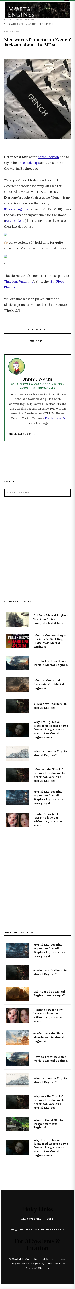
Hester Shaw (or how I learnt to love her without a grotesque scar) (48, 819)
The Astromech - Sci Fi (38, 1218)
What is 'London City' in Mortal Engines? (50, 753)
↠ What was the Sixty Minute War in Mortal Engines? (48, 1037)
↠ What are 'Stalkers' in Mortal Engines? (50, 705)
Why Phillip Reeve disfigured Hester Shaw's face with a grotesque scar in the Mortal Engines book (50, 729)
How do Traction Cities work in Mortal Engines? (50, 663)
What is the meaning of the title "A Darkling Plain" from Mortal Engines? (49, 641)
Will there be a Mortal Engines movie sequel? (49, 993)
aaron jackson (24, 19)
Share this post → (21, 433)
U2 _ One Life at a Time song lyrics (37, 1229)
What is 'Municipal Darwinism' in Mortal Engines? (48, 684)
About (24, 388)
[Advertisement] (37, 550)
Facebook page (29, 163)
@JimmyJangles (44, 388)
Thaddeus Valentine (18, 282)
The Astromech (55, 418)
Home (7, 19)
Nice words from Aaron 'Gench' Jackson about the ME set (37, 42)
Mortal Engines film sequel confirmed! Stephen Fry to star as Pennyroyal (49, 797)
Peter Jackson (15, 221)
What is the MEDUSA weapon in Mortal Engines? (48, 1123)
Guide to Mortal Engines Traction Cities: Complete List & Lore (50, 619)
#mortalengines (16, 209)
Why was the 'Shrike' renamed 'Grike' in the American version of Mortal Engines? (49, 775)
